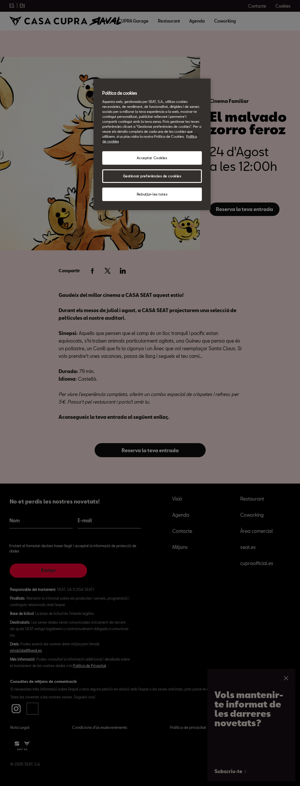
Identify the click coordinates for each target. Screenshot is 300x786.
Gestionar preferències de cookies (152, 176)
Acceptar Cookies (152, 158)
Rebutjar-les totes (152, 194)
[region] (152, 144)
